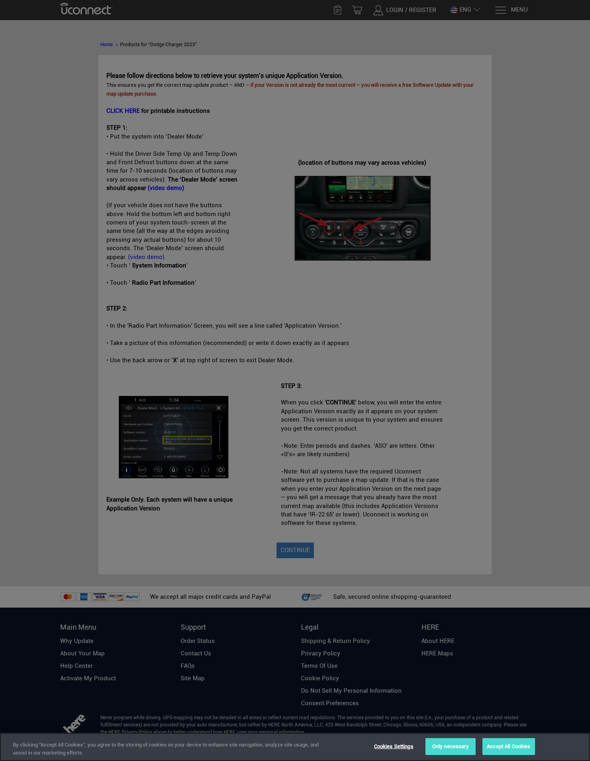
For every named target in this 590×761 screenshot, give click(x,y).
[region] (295, 747)
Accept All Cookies (508, 746)
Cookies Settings (393, 746)
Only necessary (450, 746)
